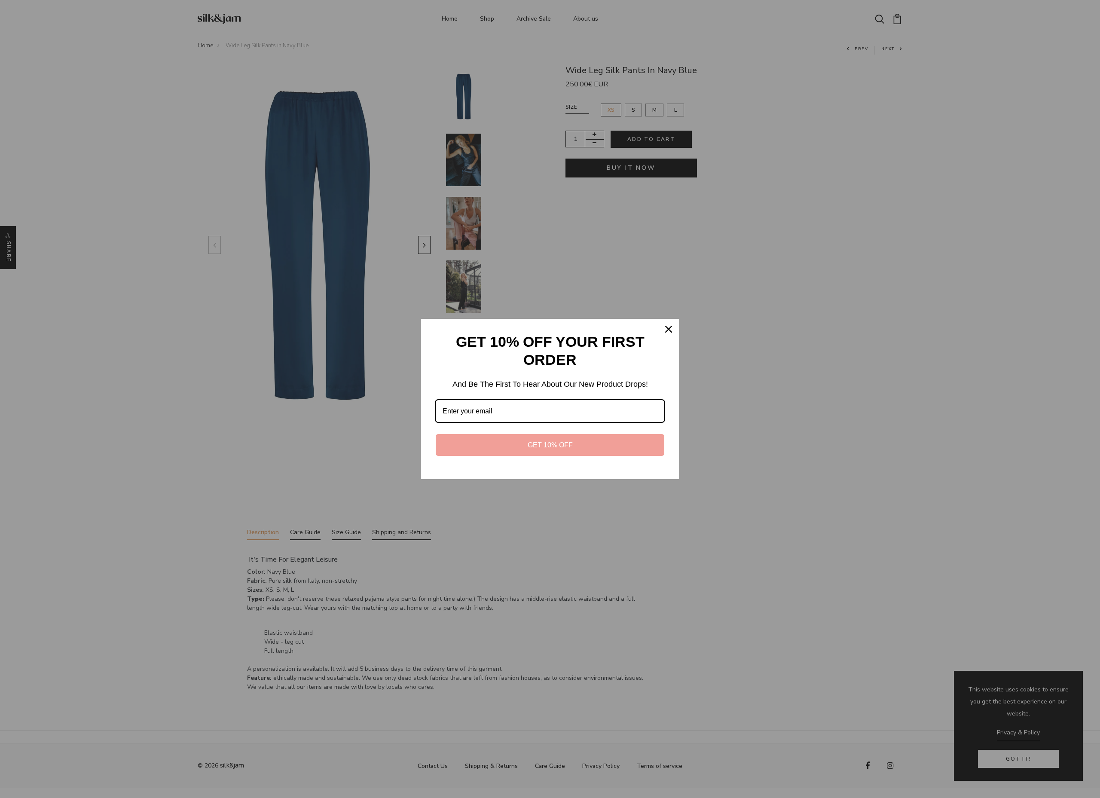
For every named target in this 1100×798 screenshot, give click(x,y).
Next (422, 245)
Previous (212, 245)
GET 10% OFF (550, 445)
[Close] (668, 329)
